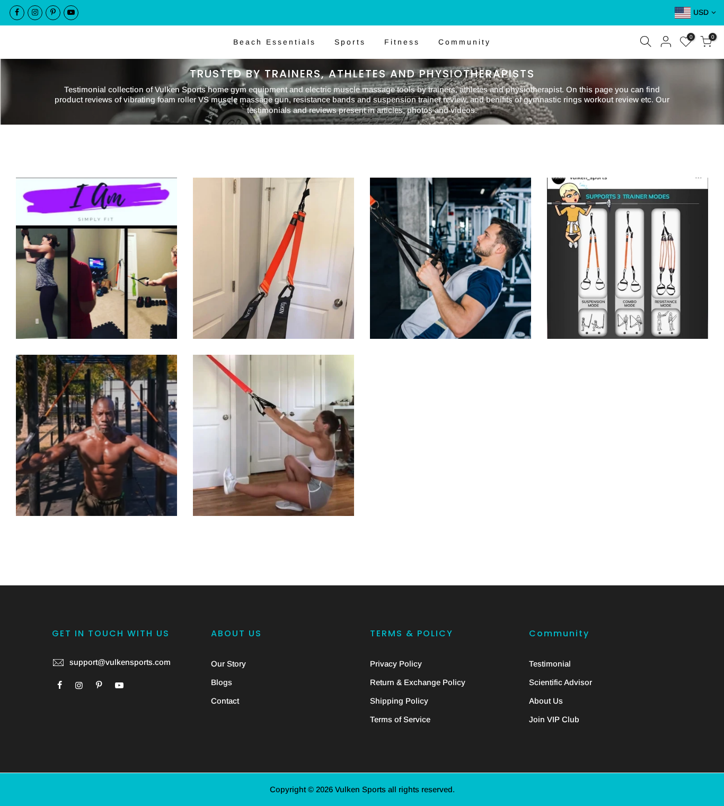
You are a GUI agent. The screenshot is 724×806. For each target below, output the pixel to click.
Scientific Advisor (560, 682)
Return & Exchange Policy (417, 682)
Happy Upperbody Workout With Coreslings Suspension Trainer (450, 199)
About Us (546, 700)
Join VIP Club (554, 719)
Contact (225, 700)
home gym (310, 240)
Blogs (221, 682)
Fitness (402, 42)
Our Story (228, 663)
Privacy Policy (396, 663)
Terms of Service (400, 719)
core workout (135, 229)
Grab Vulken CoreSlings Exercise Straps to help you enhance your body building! (96, 376)
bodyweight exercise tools (95, 219)
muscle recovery (664, 238)
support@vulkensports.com (120, 662)
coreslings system (96, 240)
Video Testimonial (289, 419)
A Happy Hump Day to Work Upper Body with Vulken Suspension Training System (96, 199)
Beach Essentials (274, 42)
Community (464, 42)
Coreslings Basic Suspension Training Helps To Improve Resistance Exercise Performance (628, 191)
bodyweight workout (68, 229)
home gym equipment (99, 406)
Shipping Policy (399, 700)
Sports (350, 42)
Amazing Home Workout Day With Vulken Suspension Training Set (274, 199)
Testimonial (550, 663)
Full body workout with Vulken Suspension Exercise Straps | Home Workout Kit (273, 388)
